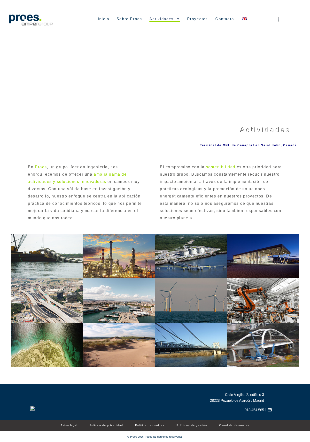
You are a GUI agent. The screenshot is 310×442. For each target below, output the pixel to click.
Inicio (103, 19)
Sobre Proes (129, 19)
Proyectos (197, 19)
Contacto (224, 19)
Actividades (161, 19)
